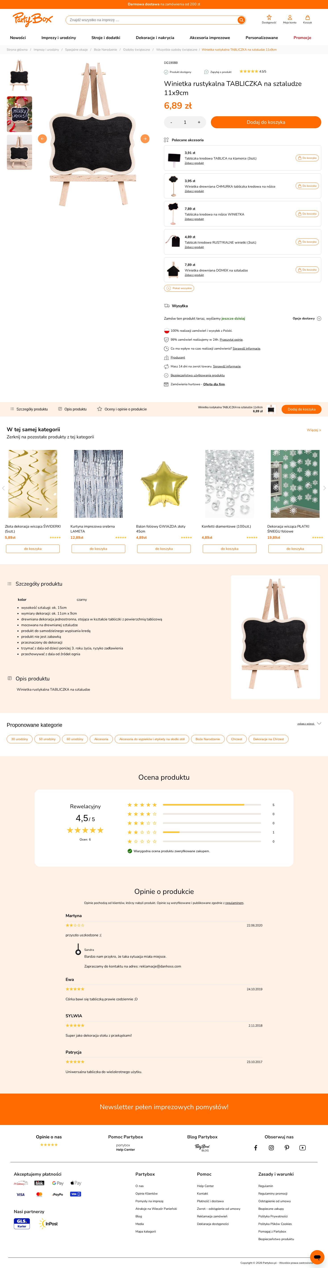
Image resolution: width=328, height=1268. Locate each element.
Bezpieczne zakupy (271, 1209)
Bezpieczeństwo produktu (276, 1239)
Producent (178, 357)
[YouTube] (302, 1151)
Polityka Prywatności (273, 1216)
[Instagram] (271, 1151)
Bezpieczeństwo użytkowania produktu (198, 375)
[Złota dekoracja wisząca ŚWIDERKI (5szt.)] (32, 484)
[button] (269, 19)
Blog (138, 1216)
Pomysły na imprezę (149, 1201)
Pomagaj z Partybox (272, 1231)
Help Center (205, 1186)
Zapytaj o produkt (220, 72)
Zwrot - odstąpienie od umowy (218, 1209)
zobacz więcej (306, 723)
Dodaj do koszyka (266, 122)
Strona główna (17, 50)
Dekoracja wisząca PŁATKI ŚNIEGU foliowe (288, 529)
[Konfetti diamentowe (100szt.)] (229, 484)
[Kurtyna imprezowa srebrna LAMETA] (98, 484)
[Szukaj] (241, 20)
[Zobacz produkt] (174, 158)
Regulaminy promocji (272, 1193)
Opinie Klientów (146, 1193)
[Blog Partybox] (202, 1151)
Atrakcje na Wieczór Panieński (156, 1209)
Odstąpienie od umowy (274, 1201)
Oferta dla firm (214, 384)
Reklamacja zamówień (212, 1216)
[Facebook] (255, 1151)
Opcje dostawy (304, 318)
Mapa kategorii (145, 1231)
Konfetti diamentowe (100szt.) (226, 526)
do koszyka (33, 548)
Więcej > (314, 430)
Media (139, 1224)
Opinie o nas (49, 1137)
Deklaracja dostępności (213, 1224)
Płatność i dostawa (210, 1201)
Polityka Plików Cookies (275, 1224)
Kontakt (202, 1193)
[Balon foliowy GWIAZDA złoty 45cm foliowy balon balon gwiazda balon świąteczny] (164, 484)
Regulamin (265, 1186)
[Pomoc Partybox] (125, 1151)
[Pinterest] (286, 1151)
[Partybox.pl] (33, 26)
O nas (139, 1186)
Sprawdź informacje (246, 348)
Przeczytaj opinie (231, 340)
